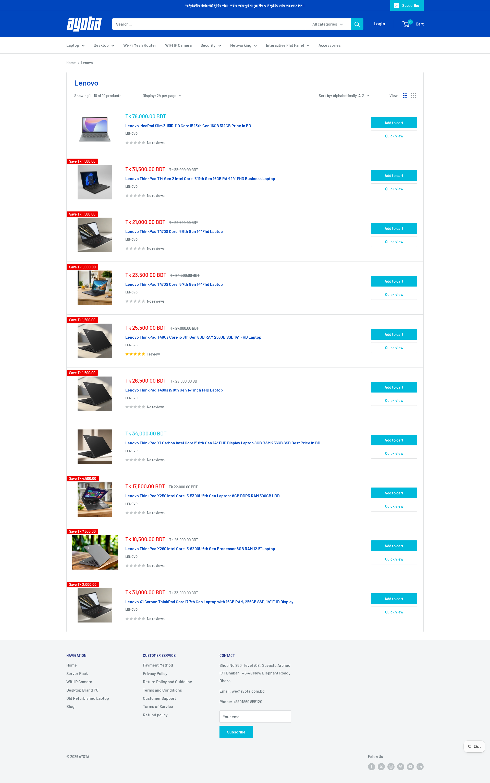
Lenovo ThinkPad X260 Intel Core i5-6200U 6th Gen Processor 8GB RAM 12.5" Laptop (200, 548)
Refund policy (155, 714)
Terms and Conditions (162, 689)
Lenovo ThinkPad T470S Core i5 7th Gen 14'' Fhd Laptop (174, 284)
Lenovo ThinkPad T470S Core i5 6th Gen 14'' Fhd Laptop (174, 231)
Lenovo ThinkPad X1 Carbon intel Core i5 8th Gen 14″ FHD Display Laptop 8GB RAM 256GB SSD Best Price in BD (222, 442)
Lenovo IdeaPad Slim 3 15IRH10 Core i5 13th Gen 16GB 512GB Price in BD (188, 125)
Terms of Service (158, 706)
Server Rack (77, 673)
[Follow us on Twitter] (381, 766)
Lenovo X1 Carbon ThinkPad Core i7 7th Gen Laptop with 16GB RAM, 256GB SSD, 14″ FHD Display (209, 601)
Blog (70, 706)
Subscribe (410, 5)
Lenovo (87, 63)
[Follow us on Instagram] (391, 766)
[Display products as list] (405, 95)
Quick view (394, 136)
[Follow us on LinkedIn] (420, 766)
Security (208, 45)
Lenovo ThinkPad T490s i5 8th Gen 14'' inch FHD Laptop (174, 389)
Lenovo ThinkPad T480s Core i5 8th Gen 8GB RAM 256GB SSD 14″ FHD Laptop (193, 337)
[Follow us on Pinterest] (400, 766)
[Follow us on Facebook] (371, 766)
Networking (240, 45)
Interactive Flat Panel (285, 45)
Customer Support (159, 698)
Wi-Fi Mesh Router (139, 45)
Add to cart (394, 122)
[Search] (357, 24)
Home (71, 63)
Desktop (101, 45)
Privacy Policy (155, 673)
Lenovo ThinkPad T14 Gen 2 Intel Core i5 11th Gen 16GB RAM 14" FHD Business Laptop (200, 178)
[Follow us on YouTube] (410, 766)
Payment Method (158, 664)
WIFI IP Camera (178, 45)
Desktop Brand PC (82, 689)
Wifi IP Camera (79, 681)
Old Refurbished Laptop (87, 698)
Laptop (72, 45)
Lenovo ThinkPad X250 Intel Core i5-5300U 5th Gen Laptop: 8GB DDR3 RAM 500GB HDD (202, 495)
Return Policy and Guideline (167, 681)
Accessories (329, 45)
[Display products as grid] (413, 95)
